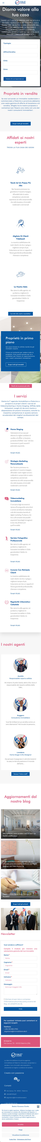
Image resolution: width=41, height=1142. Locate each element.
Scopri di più (15, 453)
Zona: (5, 69)
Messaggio (8, 984)
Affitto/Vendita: (9, 52)
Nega (20, 1130)
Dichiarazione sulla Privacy (24, 1139)
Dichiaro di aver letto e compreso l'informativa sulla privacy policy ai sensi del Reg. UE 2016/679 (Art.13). (20, 1001)
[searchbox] (5, 46)
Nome (6, 955)
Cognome (7, 962)
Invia (20, 1009)
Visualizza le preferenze (20, 1135)
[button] (38, 1106)
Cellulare (7, 977)
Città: (5, 61)
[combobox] (20, 46)
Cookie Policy (12, 1139)
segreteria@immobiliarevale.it (16, 1097)
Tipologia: (7, 43)
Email (6, 970)
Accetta (20, 1124)
